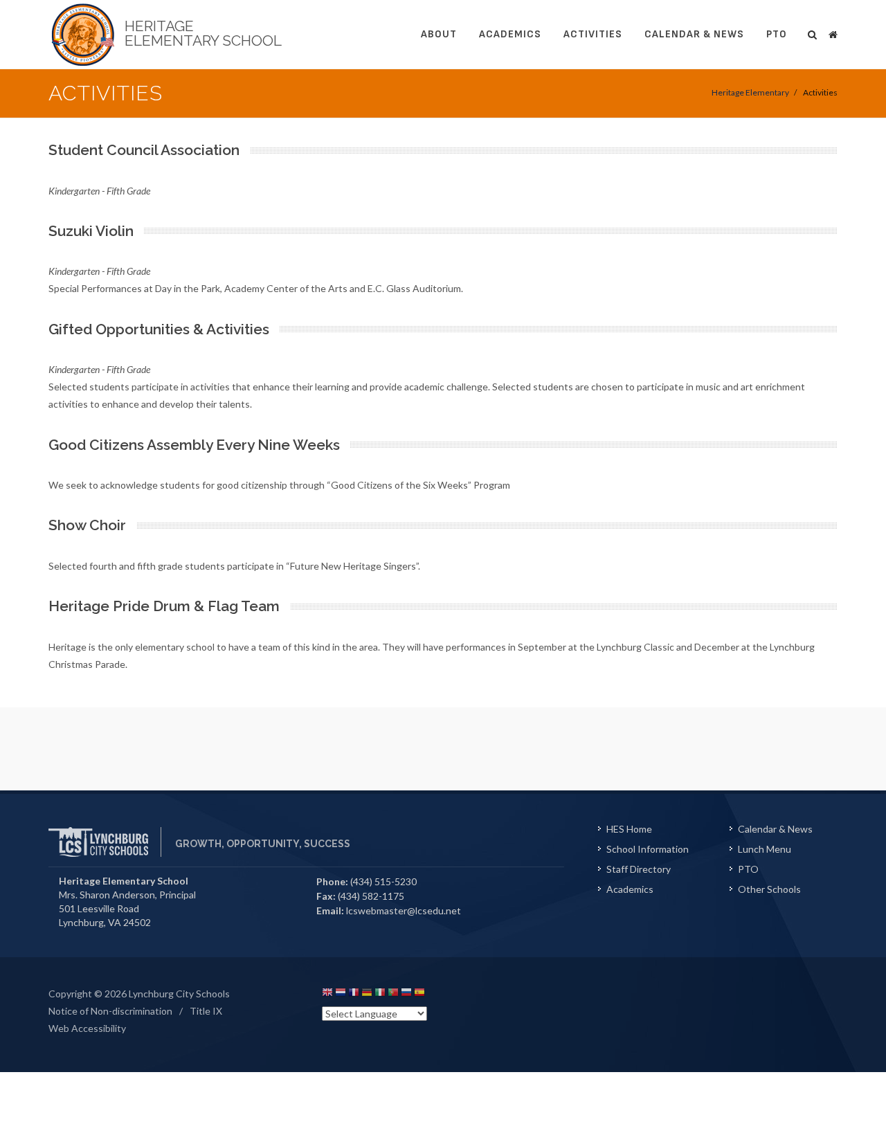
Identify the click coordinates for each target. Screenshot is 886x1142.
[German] (366, 994)
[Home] (833, 32)
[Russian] (406, 994)
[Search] (812, 32)
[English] (327, 994)
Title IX (206, 1011)
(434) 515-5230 (383, 881)
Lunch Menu (764, 849)
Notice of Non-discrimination (110, 1011)
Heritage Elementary (750, 92)
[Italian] (380, 994)
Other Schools (769, 889)
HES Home (629, 829)
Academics (510, 34)
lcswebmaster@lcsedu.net (403, 910)
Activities (592, 34)
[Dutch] (340, 994)
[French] (353, 994)
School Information (647, 849)
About (439, 34)
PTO (776, 34)
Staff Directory (638, 869)
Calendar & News (694, 34)
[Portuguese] (393, 994)
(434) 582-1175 (371, 896)
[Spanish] (419, 994)
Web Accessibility (87, 1028)
